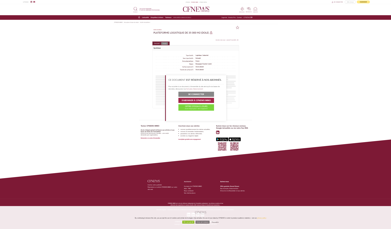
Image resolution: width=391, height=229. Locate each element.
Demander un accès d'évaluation (150, 138)
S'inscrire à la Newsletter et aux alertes (232, 191)
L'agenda (224, 17)
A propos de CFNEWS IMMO (193, 186)
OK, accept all (188, 222)
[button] (135, 9)
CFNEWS (188, 2)
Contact (239, 17)
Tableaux (168, 17)
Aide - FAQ (187, 188)
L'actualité (145, 17)
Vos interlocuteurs (190, 193)
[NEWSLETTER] (255, 8)
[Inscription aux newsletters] (34, 2)
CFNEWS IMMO (194, 2)
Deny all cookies (203, 222)
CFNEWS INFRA (203, 2)
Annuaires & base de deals (182, 17)
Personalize (215, 222)
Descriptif (160, 43)
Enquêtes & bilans (157, 17)
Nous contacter (189, 191)
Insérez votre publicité (155, 185)
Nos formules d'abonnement (229, 188)
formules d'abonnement (194, 89)
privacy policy (261, 218)
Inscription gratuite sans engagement (189, 139)
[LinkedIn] (31, 2)
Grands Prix (232, 17)
